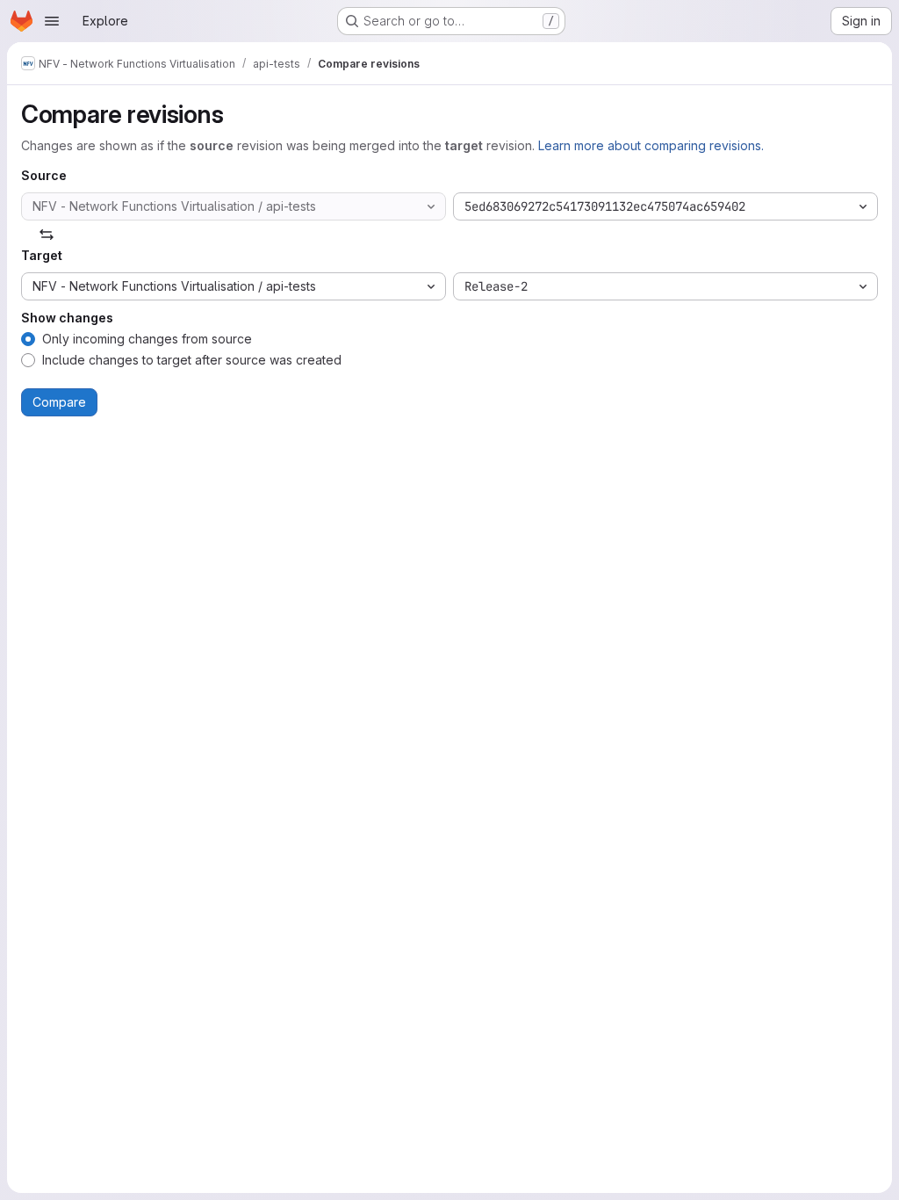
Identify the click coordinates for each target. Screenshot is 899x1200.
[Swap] (46, 234)
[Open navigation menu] (52, 21)
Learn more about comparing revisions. (651, 145)
